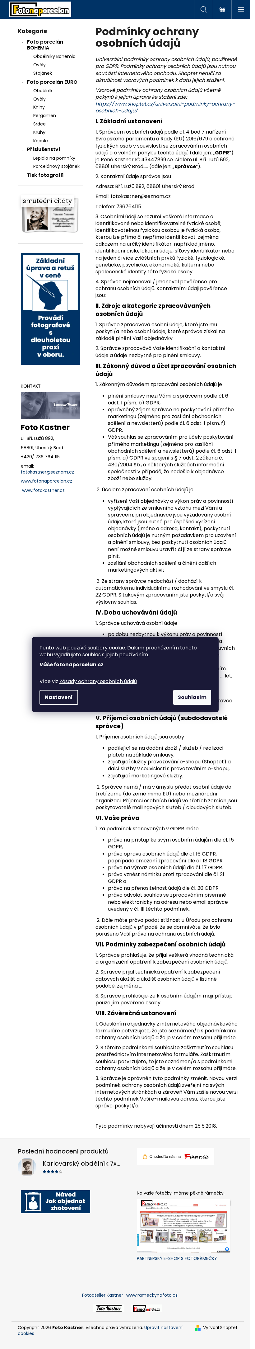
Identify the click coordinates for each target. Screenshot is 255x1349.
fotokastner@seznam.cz (47, 472)
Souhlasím (192, 697)
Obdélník (43, 90)
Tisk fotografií (45, 175)
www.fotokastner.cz (43, 490)
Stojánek (42, 73)
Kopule (40, 141)
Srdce (39, 124)
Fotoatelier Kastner (102, 1295)
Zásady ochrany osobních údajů (98, 681)
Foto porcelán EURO (52, 82)
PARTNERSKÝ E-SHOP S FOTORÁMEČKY (177, 1259)
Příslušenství (43, 149)
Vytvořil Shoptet (220, 1328)
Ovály (39, 65)
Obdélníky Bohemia (54, 56)
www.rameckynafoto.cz (152, 1295)
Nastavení (59, 697)
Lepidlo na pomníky (54, 158)
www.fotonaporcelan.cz (46, 481)
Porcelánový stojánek (56, 166)
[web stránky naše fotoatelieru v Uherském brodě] (108, 1308)
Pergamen (44, 115)
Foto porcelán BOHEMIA (45, 44)
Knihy (39, 107)
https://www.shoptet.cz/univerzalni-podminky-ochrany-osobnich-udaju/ (165, 107)
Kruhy (39, 132)
